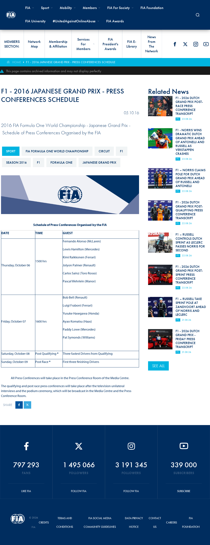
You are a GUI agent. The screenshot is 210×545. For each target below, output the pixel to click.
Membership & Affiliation (58, 44)
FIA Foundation (151, 7)
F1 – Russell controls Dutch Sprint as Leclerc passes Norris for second (190, 242)
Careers (171, 522)
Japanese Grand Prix (99, 162)
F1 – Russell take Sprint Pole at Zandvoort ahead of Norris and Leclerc (191, 307)
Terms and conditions (64, 522)
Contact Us (155, 522)
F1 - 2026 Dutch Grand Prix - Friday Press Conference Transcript (187, 339)
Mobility (66, 7)
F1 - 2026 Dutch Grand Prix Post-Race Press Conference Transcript (189, 106)
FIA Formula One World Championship (57, 151)
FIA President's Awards (110, 44)
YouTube (206, 44)
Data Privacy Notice (134, 522)
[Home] (11, 15)
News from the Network (151, 43)
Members (90, 7)
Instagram (196, 44)
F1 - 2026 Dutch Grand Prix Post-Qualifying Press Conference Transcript (189, 210)
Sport (10, 151)
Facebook (175, 44)
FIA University (35, 21)
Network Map (34, 44)
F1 (121, 151)
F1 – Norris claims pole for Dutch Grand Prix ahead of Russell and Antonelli (190, 178)
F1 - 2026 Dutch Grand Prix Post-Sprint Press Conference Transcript (189, 275)
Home (16, 62)
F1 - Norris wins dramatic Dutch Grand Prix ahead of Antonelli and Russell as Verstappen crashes (190, 142)
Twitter (185, 44)
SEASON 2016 (16, 162)
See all (158, 365)
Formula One (61, 162)
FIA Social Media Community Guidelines (100, 522)
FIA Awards (115, 21)
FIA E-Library (131, 44)
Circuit (104, 151)
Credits (44, 522)
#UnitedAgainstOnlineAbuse (74, 21)
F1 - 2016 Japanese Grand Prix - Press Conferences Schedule (70, 62)
